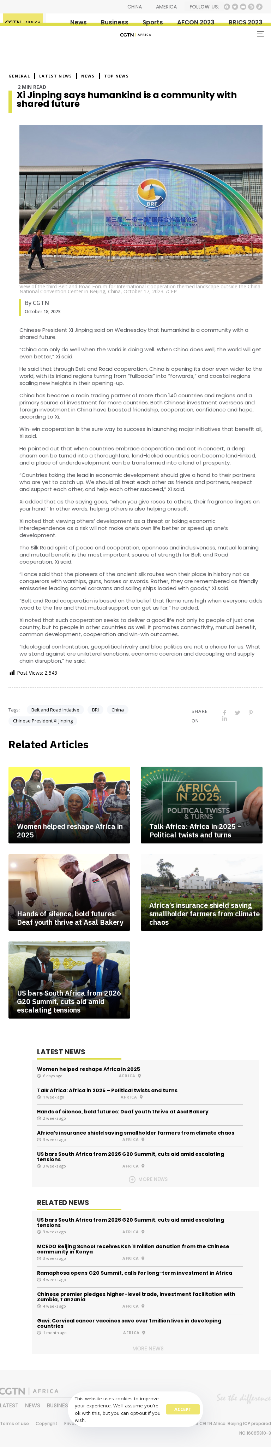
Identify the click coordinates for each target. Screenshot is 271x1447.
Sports (153, 22)
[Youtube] (243, 7)
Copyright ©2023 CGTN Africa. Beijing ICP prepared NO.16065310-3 (216, 1428)
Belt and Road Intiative (55, 710)
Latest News (55, 76)
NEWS (88, 76)
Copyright (47, 1423)
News (78, 22)
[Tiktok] (259, 7)
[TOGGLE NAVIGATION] (221, 34)
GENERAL (19, 76)
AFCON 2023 (196, 22)
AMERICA (166, 6)
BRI (95, 710)
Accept (183, 1409)
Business (114, 22)
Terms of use (14, 1423)
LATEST (9, 1405)
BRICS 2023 (246, 22)
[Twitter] (235, 7)
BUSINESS (59, 1405)
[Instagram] (251, 7)
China (118, 710)
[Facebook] (227, 7)
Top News (116, 76)
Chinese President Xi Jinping (43, 720)
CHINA (134, 6)
